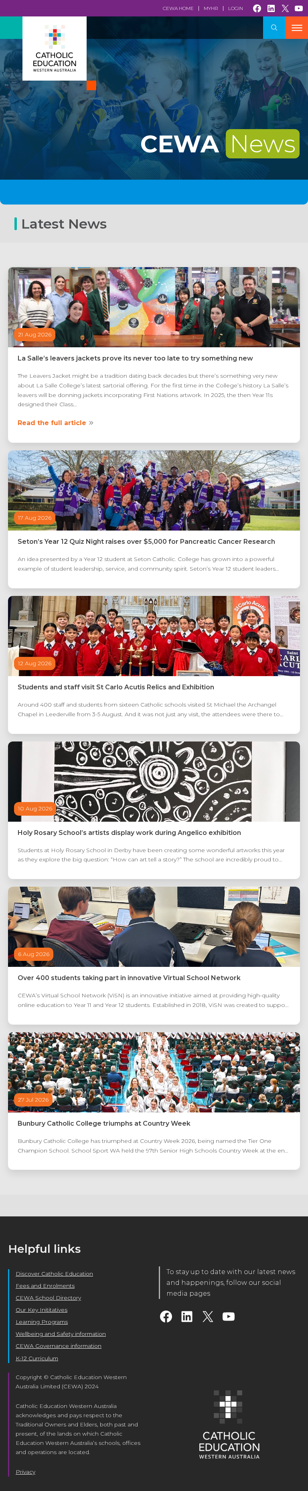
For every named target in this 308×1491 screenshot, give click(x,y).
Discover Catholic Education (54, 1273)
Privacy (25, 1472)
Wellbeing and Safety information (61, 1334)
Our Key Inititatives (41, 1310)
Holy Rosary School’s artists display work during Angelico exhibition (129, 833)
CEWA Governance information (58, 1346)
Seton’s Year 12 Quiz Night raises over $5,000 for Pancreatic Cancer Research (146, 541)
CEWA (218, 143)
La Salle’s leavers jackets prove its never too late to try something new (135, 358)
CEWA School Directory (48, 1297)
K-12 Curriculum (37, 1358)
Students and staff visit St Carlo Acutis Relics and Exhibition (116, 687)
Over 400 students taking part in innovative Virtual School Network (129, 978)
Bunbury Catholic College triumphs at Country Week (104, 1123)
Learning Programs (42, 1322)
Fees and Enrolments (45, 1285)
